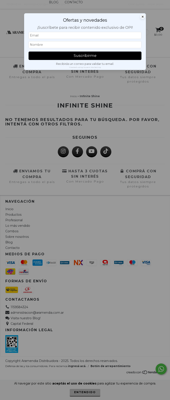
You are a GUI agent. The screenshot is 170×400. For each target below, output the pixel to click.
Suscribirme (85, 55)
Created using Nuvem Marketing (85, 67)
